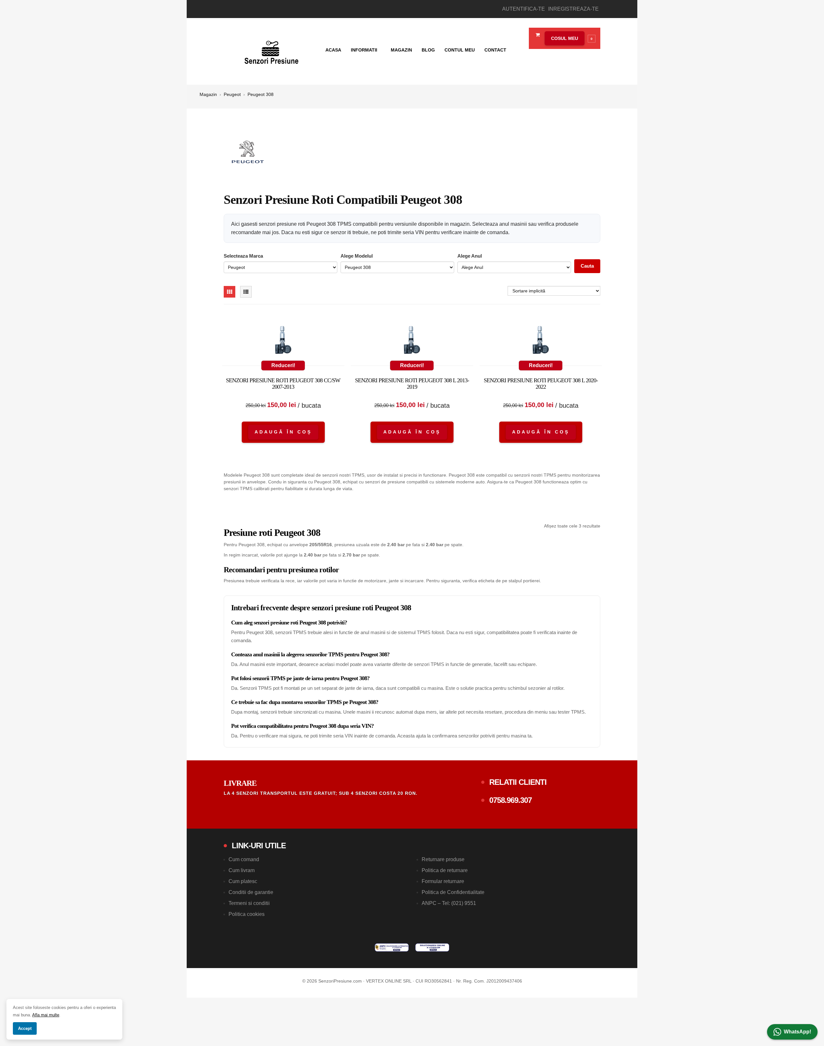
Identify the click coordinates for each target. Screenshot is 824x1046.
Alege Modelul (357, 256)
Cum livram (242, 870)
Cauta (587, 266)
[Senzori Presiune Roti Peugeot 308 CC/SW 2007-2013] (283, 341)
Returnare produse (443, 859)
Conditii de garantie (251, 892)
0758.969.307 (510, 800)
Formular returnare (443, 881)
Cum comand (244, 859)
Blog (428, 49)
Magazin (401, 49)
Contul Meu (460, 49)
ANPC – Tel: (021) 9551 (449, 903)
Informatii (365, 49)
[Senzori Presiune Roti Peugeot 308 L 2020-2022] (541, 341)
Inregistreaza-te (573, 9)
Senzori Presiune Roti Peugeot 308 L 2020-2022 (541, 383)
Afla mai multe (45, 1015)
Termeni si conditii (249, 903)
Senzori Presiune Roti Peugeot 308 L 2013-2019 (412, 383)
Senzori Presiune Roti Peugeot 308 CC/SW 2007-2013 (283, 383)
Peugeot (232, 94)
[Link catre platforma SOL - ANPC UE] (432, 947)
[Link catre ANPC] (391, 947)
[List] (246, 292)
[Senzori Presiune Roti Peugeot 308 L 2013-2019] (412, 341)
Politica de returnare (445, 870)
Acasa (333, 49)
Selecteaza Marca (243, 256)
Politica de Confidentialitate (453, 892)
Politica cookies (247, 914)
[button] (568, 38)
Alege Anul (469, 256)
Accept (25, 1028)
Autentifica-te (523, 9)
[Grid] (229, 292)
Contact (495, 49)
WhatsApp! (797, 1031)
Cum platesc (243, 881)
